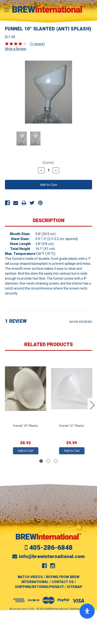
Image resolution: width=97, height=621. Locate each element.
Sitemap (74, 586)
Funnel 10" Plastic (25, 426)
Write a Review (15, 48)
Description (49, 220)
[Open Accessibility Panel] (87, 611)
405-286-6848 (51, 548)
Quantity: (48, 162)
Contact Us (63, 582)
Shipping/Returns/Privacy (39, 586)
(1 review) (37, 43)
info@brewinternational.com (52, 556)
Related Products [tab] (48, 344)
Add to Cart (25, 450)
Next (92, 405)
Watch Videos (30, 577)
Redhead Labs (79, 609)
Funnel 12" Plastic (71, 426)
